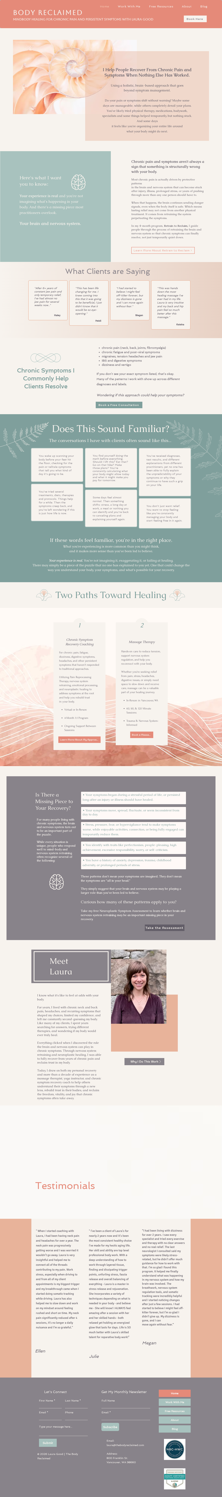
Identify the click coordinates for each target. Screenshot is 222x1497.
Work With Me (174, 1402)
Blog (175, 1428)
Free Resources (175, 1411)
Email (42, 1412)
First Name (46, 1400)
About (175, 1420)
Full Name (108, 1400)
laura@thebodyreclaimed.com (125, 1445)
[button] (129, 6)
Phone (69, 1412)
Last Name (72, 1400)
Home (174, 1393)
